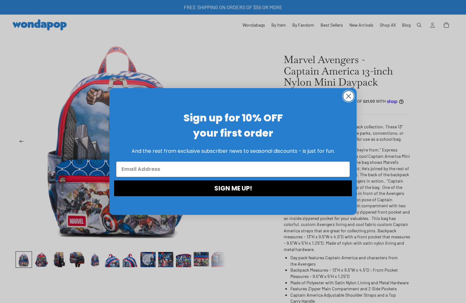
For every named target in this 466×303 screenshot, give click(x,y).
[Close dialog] (348, 96)
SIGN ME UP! (233, 188)
